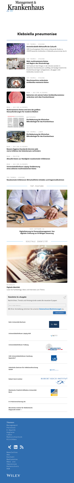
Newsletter (12, 452)
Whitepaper (31, 117)
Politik (16, 156)
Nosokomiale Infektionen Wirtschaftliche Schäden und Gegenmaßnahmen (35, 180)
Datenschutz (13, 466)
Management (12, 425)
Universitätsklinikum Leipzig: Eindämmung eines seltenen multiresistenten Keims (23, 168)
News (28, 92)
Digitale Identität (13, 287)
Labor (40, 132)
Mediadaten (12, 459)
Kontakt (10, 457)
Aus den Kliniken (40, 92)
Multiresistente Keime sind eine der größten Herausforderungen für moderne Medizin (23, 111)
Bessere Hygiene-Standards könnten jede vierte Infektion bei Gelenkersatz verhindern (24, 150)
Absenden (59, 313)
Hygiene (41, 44)
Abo (8, 455)
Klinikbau (12, 439)
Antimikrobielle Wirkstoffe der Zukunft (41, 47)
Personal (11, 427)
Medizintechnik (14, 437)
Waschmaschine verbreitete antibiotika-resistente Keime (37, 81)
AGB (8, 469)
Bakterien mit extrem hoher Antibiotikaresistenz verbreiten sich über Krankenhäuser (45, 96)
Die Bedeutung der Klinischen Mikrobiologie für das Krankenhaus (40, 120)
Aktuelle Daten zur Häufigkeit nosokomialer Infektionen (28, 159)
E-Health (11, 430)
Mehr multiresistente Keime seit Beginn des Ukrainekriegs (37, 62)
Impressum (12, 464)
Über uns (11, 462)
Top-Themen (31, 44)
